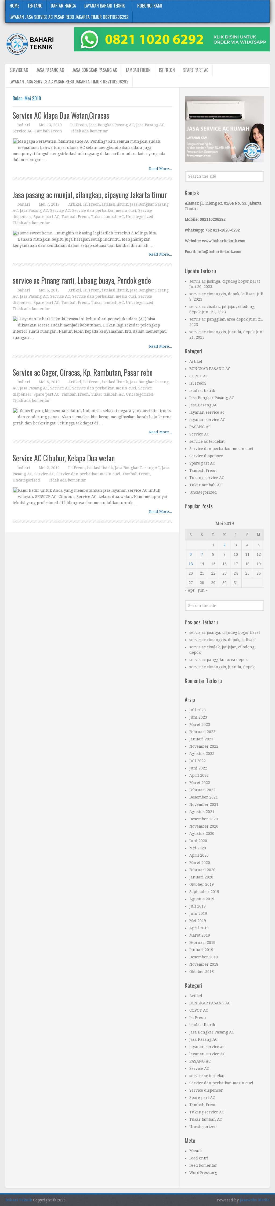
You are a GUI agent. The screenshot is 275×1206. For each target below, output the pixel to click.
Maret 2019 (199, 935)
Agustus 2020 (201, 833)
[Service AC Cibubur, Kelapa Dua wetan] (15, 490)
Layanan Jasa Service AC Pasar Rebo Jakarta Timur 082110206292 (68, 17)
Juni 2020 (198, 841)
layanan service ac (206, 412)
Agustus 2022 (201, 753)
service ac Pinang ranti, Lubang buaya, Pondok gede (82, 280)
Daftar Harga (63, 5)
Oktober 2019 (201, 884)
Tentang (34, 5)
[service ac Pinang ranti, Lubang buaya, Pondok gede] (15, 318)
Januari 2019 (201, 950)
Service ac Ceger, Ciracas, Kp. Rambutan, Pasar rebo (83, 372)
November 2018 (203, 964)
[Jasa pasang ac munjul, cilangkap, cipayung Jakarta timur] (15, 232)
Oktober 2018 (201, 971)
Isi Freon (167, 70)
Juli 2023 (197, 710)
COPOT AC (198, 376)
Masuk (195, 1151)
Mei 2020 (197, 848)
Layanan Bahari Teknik (104, 5)
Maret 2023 (199, 724)
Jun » (203, 590)
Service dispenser (206, 456)
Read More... (160, 169)
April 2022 (199, 775)
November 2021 (203, 804)
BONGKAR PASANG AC (209, 369)
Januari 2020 (201, 877)
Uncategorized (139, 217)
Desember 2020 (203, 819)
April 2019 (199, 928)
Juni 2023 (198, 717)
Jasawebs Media (255, 1200)
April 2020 (199, 855)
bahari (23, 125)
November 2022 (203, 746)
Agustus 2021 (201, 812)
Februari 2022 (202, 790)
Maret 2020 (199, 862)
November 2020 (203, 826)
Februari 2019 (202, 942)
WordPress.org (203, 1172)
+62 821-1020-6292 (222, 230)
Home (14, 5)
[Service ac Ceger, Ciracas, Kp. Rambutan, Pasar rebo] (15, 410)
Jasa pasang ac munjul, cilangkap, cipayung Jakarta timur (90, 194)
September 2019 (204, 891)
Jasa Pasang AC (50, 70)
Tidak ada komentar (89, 131)
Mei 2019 (197, 921)
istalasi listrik (115, 204)
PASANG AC (200, 427)
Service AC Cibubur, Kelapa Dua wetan (64, 457)
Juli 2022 (197, 761)
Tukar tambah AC (107, 217)
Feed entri (198, 1158)
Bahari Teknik (18, 1200)
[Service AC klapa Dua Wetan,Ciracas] (15, 141)
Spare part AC (195, 70)
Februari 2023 (202, 732)
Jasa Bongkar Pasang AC (94, 70)
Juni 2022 (198, 768)
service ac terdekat (207, 441)
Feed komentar (203, 1165)
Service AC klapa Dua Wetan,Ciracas (61, 115)
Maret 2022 (199, 782)
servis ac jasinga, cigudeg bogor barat (224, 281)
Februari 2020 (202, 870)
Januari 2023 (201, 739)
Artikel (74, 204)
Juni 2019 (198, 913)
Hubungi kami (149, 5)
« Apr (190, 590)
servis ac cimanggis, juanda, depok (222, 332)
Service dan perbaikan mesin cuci (104, 210)
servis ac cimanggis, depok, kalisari (222, 294)
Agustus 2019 (201, 899)
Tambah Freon (138, 70)
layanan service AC (207, 419)
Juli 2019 (197, 906)
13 (191, 564)
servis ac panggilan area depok (218, 319)
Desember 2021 (203, 797)
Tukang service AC (206, 478)
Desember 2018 (203, 957)
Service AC (18, 70)
